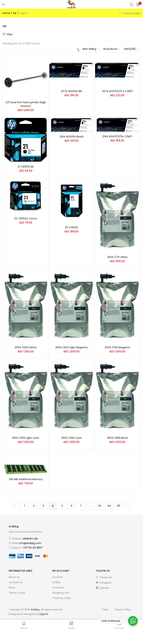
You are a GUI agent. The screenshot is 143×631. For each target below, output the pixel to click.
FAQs (105, 609)
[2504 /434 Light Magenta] (71, 306)
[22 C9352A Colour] (25, 196)
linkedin (104, 588)
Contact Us (15, 582)
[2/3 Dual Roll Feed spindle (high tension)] (25, 75)
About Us (14, 577)
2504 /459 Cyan (71, 438)
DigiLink (43, 614)
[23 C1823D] (71, 200)
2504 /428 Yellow (26, 347)
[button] (137, 4)
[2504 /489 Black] (117, 396)
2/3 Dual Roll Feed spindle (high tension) (26, 104)
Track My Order (61, 598)
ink (14, 13)
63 (99, 506)
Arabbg (35, 609)
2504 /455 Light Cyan (25, 438)
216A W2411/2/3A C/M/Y (117, 136)
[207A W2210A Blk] (71, 70)
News (12, 587)
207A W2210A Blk (71, 91)
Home (6, 13)
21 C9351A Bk (26, 166)
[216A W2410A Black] (71, 125)
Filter (10, 34)
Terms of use (17, 592)
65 (118, 506)
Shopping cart (60, 592)
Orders (56, 582)
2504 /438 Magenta (117, 347)
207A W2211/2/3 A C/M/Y (117, 91)
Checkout (58, 587)
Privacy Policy (123, 609)
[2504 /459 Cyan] (71, 396)
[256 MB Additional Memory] (25, 462)
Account (57, 577)
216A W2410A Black (71, 136)
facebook (105, 577)
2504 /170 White (117, 257)
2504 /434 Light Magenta (71, 347)
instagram (105, 582)
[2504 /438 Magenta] (117, 306)
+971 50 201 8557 (33, 547)
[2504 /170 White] (117, 215)
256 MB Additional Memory (26, 479)
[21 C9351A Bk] (25, 140)
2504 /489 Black (117, 438)
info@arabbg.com (30, 543)
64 (109, 506)
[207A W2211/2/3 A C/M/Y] (117, 70)
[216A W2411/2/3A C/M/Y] (117, 124)
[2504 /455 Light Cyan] (25, 396)
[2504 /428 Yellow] (25, 306)
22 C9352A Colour (25, 218)
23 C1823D (71, 227)
